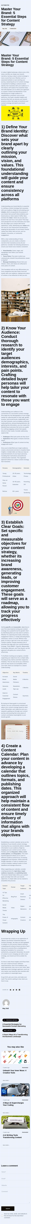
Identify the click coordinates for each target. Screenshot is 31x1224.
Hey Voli (4, 28)
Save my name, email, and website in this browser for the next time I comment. (15, 1215)
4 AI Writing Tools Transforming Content (12, 1136)
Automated (5, 5)
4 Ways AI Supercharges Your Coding (13, 1104)
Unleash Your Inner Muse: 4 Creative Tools (14, 1071)
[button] (6, 1081)
